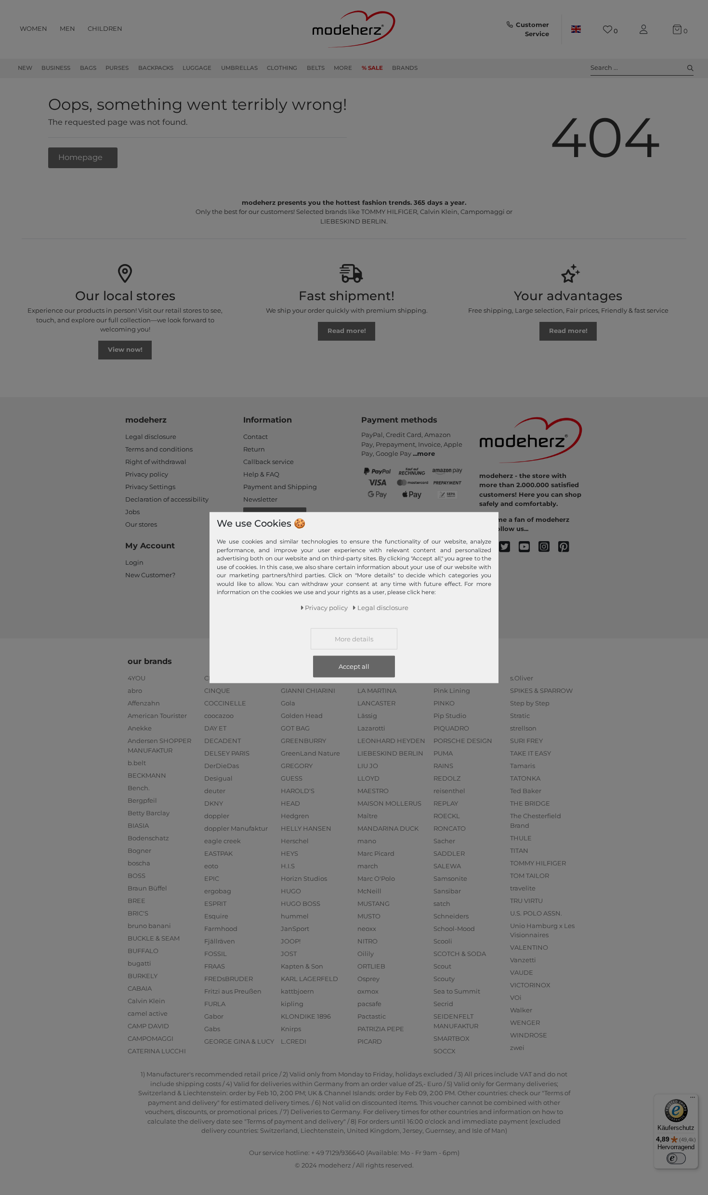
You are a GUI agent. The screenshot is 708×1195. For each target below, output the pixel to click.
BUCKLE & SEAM (154, 938)
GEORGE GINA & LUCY (239, 1041)
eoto (211, 866)
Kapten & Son (302, 966)
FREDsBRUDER (228, 979)
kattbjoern (297, 991)
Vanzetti (523, 960)
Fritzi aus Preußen (233, 991)
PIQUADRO (451, 728)
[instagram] (548, 547)
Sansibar (447, 891)
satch (441, 903)
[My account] (645, 29)
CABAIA (140, 988)
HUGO (291, 891)
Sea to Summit (456, 991)
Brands (405, 68)
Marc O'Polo (376, 878)
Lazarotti (371, 728)
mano (366, 841)
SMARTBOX (451, 1038)
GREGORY (297, 766)
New (25, 68)
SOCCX (444, 1051)
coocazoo (219, 715)
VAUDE (521, 972)
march (367, 866)
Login (134, 562)
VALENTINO (529, 947)
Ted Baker (525, 791)
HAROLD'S (298, 791)
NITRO (367, 941)
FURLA (214, 1004)
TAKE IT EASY (530, 753)
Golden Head (302, 715)
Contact (255, 436)
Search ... (604, 67)
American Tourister (157, 715)
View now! (125, 349)
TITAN (519, 850)
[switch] (676, 1158)
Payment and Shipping (280, 487)
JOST (289, 953)
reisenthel (449, 791)
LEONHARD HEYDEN (391, 740)
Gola (288, 703)
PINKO (444, 703)
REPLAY (445, 803)
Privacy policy (146, 474)
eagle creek (222, 841)
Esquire (216, 916)
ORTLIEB (371, 966)
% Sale (372, 68)
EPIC (211, 878)
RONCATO (449, 828)
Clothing (282, 68)
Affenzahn (144, 703)
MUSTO (368, 916)
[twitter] (509, 547)
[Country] (576, 29)
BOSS (136, 875)
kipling (292, 1004)
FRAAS (214, 966)
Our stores (141, 524)
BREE (136, 900)
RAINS (443, 766)
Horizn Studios (304, 878)
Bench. (139, 788)
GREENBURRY (303, 740)
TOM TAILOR (529, 875)
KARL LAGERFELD (309, 979)
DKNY (213, 803)
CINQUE (217, 690)
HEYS (289, 853)
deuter (214, 791)
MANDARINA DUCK (388, 828)
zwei (517, 1047)
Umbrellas (239, 68)
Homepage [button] (81, 157)
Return (254, 449)
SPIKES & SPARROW (541, 690)
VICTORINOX (530, 985)
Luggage (197, 68)
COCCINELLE (225, 703)
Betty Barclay (149, 813)
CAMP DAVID (148, 1026)
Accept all (354, 666)
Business (55, 68)
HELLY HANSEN (306, 828)
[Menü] (692, 1099)
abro (135, 690)
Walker (521, 1010)
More (343, 68)
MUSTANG (373, 903)
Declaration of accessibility (167, 499)
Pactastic (371, 1016)
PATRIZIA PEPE (380, 1029)
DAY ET (215, 728)
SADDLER (449, 853)
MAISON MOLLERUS (389, 803)
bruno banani (149, 925)
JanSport (295, 928)
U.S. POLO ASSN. (536, 913)
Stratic (520, 715)
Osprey (368, 979)
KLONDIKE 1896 (306, 1016)
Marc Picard (375, 853)
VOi (516, 997)
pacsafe (369, 1004)
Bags (88, 68)
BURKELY (142, 976)
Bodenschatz (148, 838)
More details (354, 638)
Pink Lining (451, 690)
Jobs (132, 512)
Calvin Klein (146, 1001)
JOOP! (291, 941)
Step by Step (530, 703)
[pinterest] (568, 547)
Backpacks (155, 68)
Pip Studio (449, 715)
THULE (521, 838)
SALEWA (447, 866)
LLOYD (368, 778)
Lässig (367, 715)
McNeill (369, 891)
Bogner (139, 850)
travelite (523, 888)
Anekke (140, 728)
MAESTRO (373, 791)
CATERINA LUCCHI (157, 1051)
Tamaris (522, 766)
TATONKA (525, 778)
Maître (367, 816)
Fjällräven (219, 941)
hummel (295, 916)
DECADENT (222, 740)
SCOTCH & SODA (459, 953)
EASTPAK (218, 853)
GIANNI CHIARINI (308, 690)
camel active (148, 1013)
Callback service (268, 461)
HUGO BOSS (300, 903)
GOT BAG (295, 728)
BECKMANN (147, 775)
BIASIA (138, 825)
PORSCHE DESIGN (462, 740)
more (426, 453)
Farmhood (220, 928)
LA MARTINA (376, 690)
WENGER (525, 1022)
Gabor (213, 1016)
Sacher (444, 841)
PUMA (443, 753)
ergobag (217, 891)
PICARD (369, 1041)
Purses (117, 68)
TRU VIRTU (526, 900)
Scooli (442, 941)
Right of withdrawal (155, 461)
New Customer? (150, 575)
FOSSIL (215, 953)
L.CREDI (293, 1041)
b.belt (137, 763)
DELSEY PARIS (226, 753)
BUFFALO (143, 951)
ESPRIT (215, 903)
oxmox (368, 991)
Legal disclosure (150, 436)
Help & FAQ (261, 474)
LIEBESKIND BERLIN (390, 753)
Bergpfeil (142, 800)
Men (67, 28)
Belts (316, 68)
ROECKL (446, 816)
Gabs (212, 1029)
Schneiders (451, 916)
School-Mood (454, 928)
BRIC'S (138, 913)
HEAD (290, 803)
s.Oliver (521, 678)
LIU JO (367, 766)
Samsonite (450, 878)
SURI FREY (526, 740)
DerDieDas (221, 766)
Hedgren (295, 816)
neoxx (366, 928)
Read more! (347, 330)
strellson (523, 728)
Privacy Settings (150, 487)
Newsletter (260, 499)
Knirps (291, 1029)
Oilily (365, 953)
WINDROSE (528, 1035)
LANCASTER (376, 703)
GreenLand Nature (310, 753)
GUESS (291, 778)
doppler (216, 816)
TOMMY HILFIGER (538, 863)
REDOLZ (446, 778)
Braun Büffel (147, 888)
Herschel (295, 841)
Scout (442, 966)
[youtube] (528, 547)
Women (33, 28)
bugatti (139, 963)
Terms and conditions (159, 449)
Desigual (218, 778)
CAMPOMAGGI (150, 1038)
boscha (139, 863)
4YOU (136, 678)
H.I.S (288, 866)
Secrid (443, 1004)
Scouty (444, 979)
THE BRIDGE (530, 803)
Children (105, 28)
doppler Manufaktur (236, 828)
